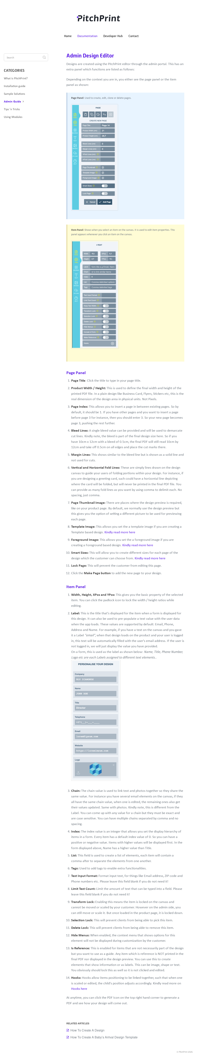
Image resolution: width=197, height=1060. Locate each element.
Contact (134, 36)
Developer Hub (113, 36)
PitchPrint (183, 1051)
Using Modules (13, 117)
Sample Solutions (14, 93)
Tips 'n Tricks (12, 109)
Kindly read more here (119, 532)
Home (68, 36)
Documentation (87, 36)
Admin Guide (13, 101)
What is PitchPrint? (16, 78)
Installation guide (14, 86)
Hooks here (79, 988)
